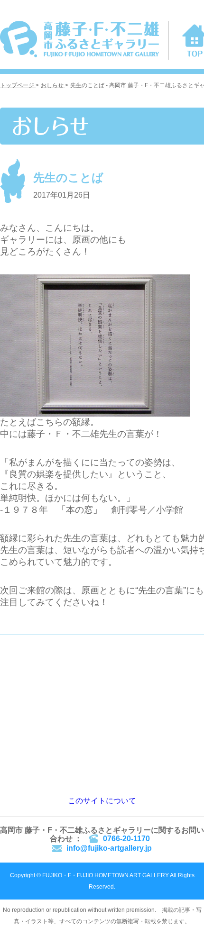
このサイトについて (102, 801)
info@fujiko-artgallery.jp (109, 848)
